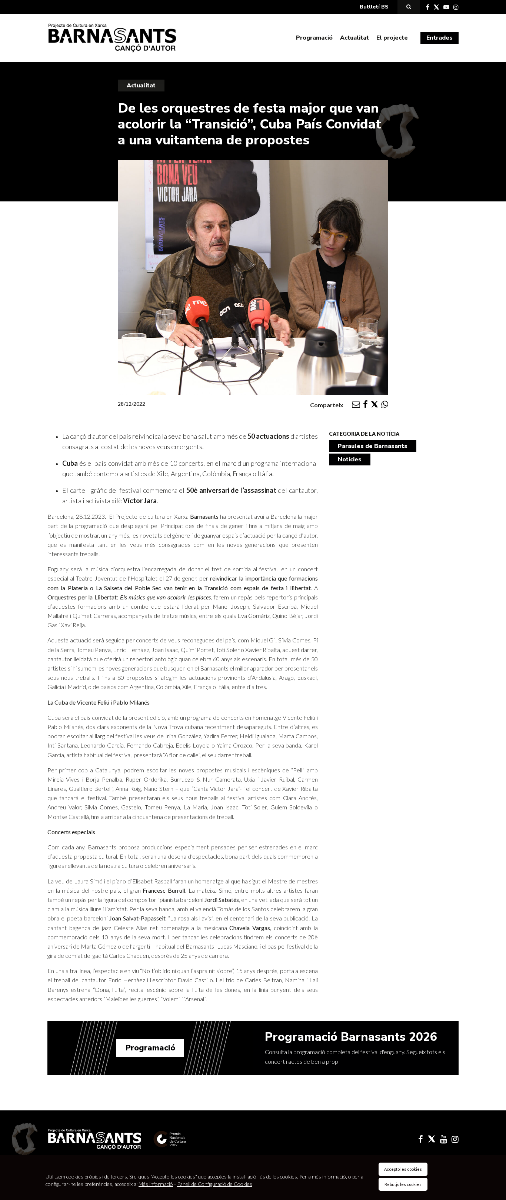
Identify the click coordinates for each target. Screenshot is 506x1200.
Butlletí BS (374, 6)
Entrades (439, 38)
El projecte (392, 38)
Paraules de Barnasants (372, 446)
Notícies (350, 459)
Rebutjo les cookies (403, 1184)
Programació (314, 38)
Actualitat (354, 38)
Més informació (156, 1184)
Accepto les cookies (403, 1169)
